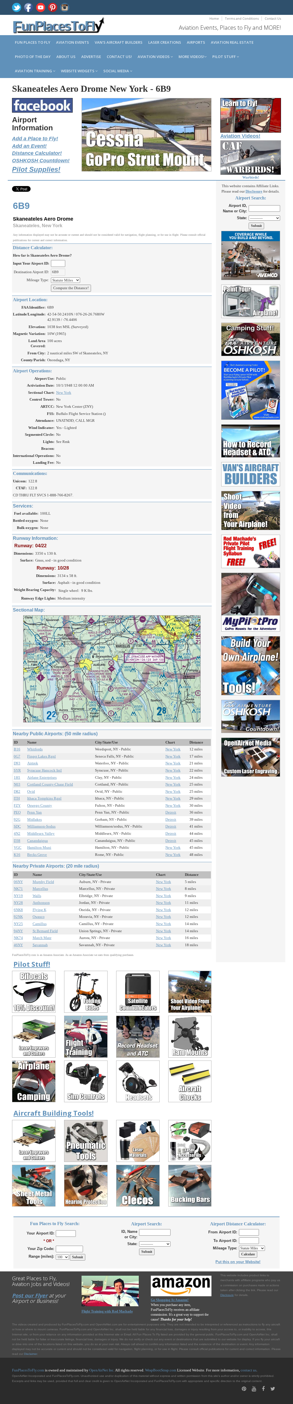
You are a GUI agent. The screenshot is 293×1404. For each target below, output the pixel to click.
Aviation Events (72, 42)
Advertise (91, 56)
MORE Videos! (191, 56)
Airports (196, 42)
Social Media (116, 70)
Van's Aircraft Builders (118, 42)
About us (66, 56)
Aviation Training (34, 70)
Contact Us (273, 18)
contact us (248, 1370)
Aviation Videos (154, 56)
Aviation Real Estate (232, 42)
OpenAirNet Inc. (101, 1370)
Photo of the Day (33, 56)
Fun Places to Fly (32, 42)
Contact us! (119, 56)
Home (214, 18)
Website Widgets (78, 70)
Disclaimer (30, 1353)
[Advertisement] (250, 866)
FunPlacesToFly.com (28, 1370)
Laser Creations (164, 42)
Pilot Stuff (224, 56)
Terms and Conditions (242, 18)
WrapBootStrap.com (160, 1370)
